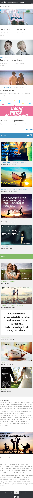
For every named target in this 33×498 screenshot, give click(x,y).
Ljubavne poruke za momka (17, 305)
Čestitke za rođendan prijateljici (12, 29)
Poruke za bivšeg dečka (8, 249)
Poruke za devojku (7, 90)
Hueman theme (24, 493)
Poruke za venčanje (6, 391)
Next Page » (29, 129)
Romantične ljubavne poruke (19, 189)
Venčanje (3, 389)
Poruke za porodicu (10, 281)
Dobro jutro (4, 362)
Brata (1, 57)
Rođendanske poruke (6, 118)
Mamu (2, 281)
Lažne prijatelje (5, 337)
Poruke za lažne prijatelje (7, 339)
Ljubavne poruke (5, 162)
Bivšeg (3, 246)
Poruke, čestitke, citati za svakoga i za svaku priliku (13, 2)
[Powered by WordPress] (11, 492)
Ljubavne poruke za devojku (8, 87)
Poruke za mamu (5, 283)
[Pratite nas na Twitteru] (28, 135)
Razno (7, 246)
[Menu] (31, 2)
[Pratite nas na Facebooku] (31, 135)
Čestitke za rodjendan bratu (11, 60)
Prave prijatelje (4, 27)
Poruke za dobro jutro (7, 364)
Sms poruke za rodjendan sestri (12, 120)
